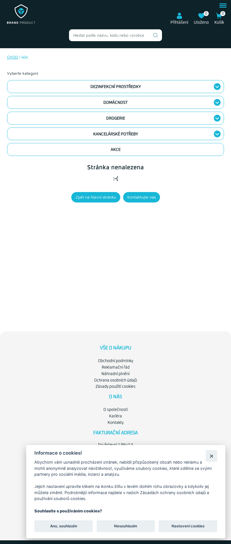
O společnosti (115, 410)
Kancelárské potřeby (115, 134)
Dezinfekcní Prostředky (115, 87)
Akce (116, 150)
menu (222, 4)
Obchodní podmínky (115, 361)
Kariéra (115, 416)
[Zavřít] (211, 456)
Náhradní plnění (115, 374)
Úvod (12, 58)
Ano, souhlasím (63, 526)
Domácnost (115, 103)
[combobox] (115, 35)
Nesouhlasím (125, 526)
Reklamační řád (116, 367)
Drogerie (115, 118)
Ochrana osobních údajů (115, 380)
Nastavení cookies (188, 526)
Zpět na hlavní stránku (95, 197)
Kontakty (116, 423)
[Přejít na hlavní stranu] (21, 23)
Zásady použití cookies (115, 387)
